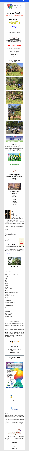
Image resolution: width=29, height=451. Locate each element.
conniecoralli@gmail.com (8, 253)
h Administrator (15, 445)
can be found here (14, 27)
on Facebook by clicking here (14, 39)
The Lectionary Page (14, 448)
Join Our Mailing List (14, 442)
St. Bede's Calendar (14, 443)
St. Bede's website (18, 53)
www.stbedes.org (11, 15)
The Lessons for (14, 26)
